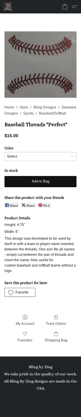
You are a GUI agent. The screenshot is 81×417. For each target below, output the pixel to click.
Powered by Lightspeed (40, 405)
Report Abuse (40, 397)
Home (9, 107)
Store (24, 107)
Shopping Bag (56, 340)
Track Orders (56, 324)
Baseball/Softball (52, 113)
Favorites (25, 340)
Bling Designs (45, 107)
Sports (28, 113)
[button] (8, 6)
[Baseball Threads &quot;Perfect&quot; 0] (40, 64)
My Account (25, 324)
